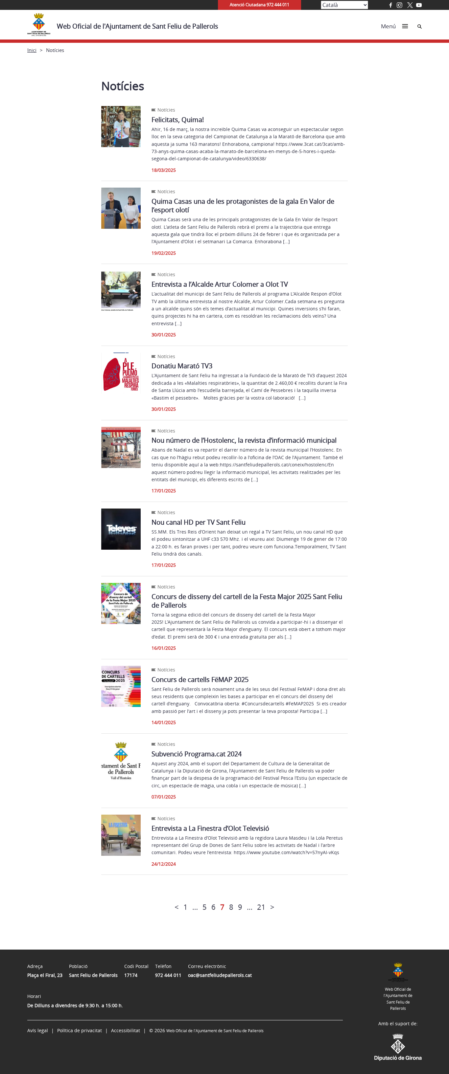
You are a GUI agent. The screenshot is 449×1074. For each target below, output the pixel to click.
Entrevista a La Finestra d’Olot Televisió (210, 828)
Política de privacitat (79, 1030)
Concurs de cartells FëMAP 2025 (200, 679)
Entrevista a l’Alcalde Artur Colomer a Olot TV (220, 284)
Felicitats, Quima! (178, 119)
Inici (31, 50)
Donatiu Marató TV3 (182, 365)
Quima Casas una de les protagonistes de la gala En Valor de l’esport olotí (243, 205)
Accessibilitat (125, 1030)
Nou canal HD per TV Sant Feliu (199, 522)
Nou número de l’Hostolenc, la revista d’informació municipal (244, 440)
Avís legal (37, 1030)
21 (261, 907)
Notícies (166, 110)
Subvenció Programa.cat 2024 (197, 753)
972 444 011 (168, 975)
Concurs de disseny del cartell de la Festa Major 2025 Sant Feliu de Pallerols (247, 601)
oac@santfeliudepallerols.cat (220, 975)
